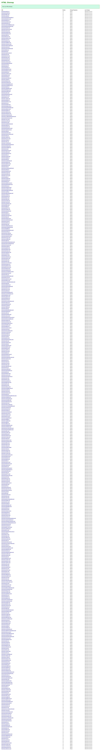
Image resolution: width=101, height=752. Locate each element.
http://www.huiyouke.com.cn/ (6, 541)
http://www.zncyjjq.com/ (5, 172)
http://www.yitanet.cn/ (5, 240)
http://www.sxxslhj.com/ (5, 120)
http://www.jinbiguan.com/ (5, 373)
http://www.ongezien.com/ (6, 358)
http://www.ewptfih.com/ (5, 500)
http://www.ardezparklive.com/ (6, 234)
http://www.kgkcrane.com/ (6, 524)
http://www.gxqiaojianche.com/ (6, 425)
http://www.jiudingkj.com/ (5, 346)
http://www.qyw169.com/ (5, 553)
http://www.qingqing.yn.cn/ (6, 101)
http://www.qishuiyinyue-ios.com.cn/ (7, 317)
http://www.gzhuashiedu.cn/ (6, 417)
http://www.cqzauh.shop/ (5, 156)
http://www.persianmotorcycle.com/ (7, 357)
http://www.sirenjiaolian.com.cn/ (7, 388)
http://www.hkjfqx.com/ (5, 205)
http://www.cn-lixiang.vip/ (5, 614)
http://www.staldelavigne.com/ (6, 735)
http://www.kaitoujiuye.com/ (6, 69)
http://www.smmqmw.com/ (6, 407)
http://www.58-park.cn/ (5, 674)
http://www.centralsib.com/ (6, 397)
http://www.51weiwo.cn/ (5, 643)
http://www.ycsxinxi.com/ (5, 453)
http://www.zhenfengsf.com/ (6, 187)
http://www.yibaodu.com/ (5, 655)
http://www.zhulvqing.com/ (6, 435)
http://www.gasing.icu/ (5, 361)
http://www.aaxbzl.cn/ (5, 394)
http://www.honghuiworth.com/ (6, 589)
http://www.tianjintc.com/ (5, 645)
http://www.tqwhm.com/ (5, 287)
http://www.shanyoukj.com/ (6, 488)
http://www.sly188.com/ (5, 333)
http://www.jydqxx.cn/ (5, 274)
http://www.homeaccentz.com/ (6, 475)
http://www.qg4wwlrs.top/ (5, 32)
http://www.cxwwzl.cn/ (5, 723)
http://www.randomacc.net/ (6, 252)
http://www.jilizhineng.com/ (6, 558)
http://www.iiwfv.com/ (5, 466)
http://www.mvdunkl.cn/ (5, 410)
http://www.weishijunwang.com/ (7, 219)
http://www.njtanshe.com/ (5, 623)
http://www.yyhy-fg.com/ (5, 175)
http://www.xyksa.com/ (5, 351)
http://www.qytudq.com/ (5, 704)
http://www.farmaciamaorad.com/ (7, 673)
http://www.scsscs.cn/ (5, 39)
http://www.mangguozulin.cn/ (6, 713)
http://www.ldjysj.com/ (5, 530)
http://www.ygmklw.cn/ (5, 79)
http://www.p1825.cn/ (5, 35)
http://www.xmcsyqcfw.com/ (6, 262)
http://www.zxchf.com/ (5, 577)
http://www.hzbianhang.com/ (6, 639)
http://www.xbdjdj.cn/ (5, 422)
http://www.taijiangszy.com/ (6, 584)
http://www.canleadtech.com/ (6, 88)
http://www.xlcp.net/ (4, 148)
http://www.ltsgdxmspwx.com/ (6, 117)
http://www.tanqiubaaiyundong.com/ (7, 671)
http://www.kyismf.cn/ (5, 64)
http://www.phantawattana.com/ (7, 83)
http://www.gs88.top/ (5, 131)
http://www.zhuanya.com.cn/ (6, 52)
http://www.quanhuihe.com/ (6, 203)
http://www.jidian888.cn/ (5, 228)
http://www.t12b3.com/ (5, 199)
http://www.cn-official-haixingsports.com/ (8, 116)
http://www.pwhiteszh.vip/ (5, 284)
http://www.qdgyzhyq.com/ (6, 150)
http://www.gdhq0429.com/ (6, 549)
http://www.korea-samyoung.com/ (7, 428)
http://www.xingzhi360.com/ (6, 400)
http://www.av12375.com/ (5, 494)
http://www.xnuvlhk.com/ (5, 432)
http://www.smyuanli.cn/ (5, 305)
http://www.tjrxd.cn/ (4, 51)
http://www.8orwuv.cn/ (5, 185)
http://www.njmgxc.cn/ (5, 595)
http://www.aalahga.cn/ (5, 326)
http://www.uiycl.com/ (5, 707)
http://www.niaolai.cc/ (5, 343)
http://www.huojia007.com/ (6, 575)
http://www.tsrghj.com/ (5, 583)
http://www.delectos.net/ (5, 41)
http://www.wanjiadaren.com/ (6, 593)
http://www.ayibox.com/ (5, 444)
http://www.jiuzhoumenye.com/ (6, 128)
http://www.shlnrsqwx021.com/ (6, 454)
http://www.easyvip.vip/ (5, 299)
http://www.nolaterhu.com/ (6, 163)
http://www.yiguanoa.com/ (6, 342)
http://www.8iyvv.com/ (5, 534)
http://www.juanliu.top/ (5, 283)
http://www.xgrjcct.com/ (5, 30)
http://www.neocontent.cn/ (6, 586)
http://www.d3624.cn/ (5, 206)
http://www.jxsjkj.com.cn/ (5, 413)
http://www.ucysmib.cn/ (5, 657)
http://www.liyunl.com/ (5, 385)
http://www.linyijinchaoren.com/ (6, 683)
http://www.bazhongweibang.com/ (7, 429)
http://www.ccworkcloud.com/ (6, 629)
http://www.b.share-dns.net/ (6, 719)
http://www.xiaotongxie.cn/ (6, 256)
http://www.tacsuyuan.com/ (6, 714)
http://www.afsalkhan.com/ (6, 660)
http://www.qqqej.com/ (5, 496)
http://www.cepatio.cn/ (5, 140)
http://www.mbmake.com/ (5, 691)
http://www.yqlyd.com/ (5, 497)
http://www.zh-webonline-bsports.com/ (8, 281)
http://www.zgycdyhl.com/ (6, 332)
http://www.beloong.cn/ (5, 20)
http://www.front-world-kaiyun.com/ (7, 301)
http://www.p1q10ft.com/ (5, 479)
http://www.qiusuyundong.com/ (6, 330)
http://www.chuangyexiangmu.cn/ (7, 519)
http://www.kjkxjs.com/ (5, 379)
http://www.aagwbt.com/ (5, 27)
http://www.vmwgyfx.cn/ (5, 450)
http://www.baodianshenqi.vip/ (6, 63)
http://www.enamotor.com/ (6, 270)
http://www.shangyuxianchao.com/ (7, 243)
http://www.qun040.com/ (5, 602)
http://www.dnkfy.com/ (5, 261)
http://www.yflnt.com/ (5, 472)
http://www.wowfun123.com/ (6, 236)
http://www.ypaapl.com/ (5, 685)
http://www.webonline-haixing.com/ (7, 552)
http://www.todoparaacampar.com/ (7, 144)
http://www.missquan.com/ (6, 676)
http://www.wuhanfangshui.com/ (7, 123)
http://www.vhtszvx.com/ (5, 462)
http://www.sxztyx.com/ (5, 289)
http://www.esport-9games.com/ (7, 48)
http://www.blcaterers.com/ (6, 18)
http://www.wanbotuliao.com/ (6, 506)
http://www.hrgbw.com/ (5, 741)
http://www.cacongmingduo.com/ (7, 293)
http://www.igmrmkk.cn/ (5, 335)
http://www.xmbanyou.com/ (6, 748)
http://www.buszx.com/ (5, 255)
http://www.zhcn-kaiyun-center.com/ (7, 543)
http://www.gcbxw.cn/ (5, 556)
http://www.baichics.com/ (5, 295)
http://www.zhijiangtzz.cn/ (5, 574)
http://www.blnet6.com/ (5, 664)
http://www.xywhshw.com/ (6, 689)
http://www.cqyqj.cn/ (5, 732)
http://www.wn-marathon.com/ (6, 618)
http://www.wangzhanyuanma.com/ (7, 636)
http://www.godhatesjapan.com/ (7, 225)
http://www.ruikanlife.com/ (6, 528)
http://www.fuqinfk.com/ (5, 459)
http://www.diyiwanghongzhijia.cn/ (7, 17)
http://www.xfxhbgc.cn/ (5, 222)
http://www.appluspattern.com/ (6, 677)
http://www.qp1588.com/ (5, 451)
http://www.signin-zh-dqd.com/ (6, 404)
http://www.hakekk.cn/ (5, 86)
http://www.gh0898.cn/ (5, 419)
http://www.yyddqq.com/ (5, 98)
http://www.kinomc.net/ (5, 60)
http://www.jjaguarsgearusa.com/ (7, 26)
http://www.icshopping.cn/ (6, 380)
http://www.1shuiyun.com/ (6, 546)
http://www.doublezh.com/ (6, 694)
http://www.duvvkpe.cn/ (5, 516)
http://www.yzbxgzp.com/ (5, 61)
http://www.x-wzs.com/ (5, 119)
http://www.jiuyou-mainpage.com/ (7, 717)
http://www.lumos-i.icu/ (5, 197)
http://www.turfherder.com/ (6, 646)
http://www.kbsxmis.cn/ (5, 606)
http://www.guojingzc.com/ (6, 38)
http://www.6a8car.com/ (5, 729)
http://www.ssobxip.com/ (5, 555)
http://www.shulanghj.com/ (6, 670)
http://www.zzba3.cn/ (5, 308)
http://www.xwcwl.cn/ (5, 648)
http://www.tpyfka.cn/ (5, 135)
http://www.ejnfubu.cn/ (5, 544)
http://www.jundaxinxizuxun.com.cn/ (7, 531)
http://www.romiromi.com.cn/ (6, 129)
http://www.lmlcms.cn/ (5, 181)
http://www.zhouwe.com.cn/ (6, 327)
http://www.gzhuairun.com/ (6, 321)
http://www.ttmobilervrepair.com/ (7, 190)
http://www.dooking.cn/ (5, 596)
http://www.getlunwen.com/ (6, 153)
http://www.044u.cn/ (5, 460)
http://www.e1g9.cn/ (5, 212)
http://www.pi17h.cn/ (5, 360)
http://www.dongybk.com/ (5, 132)
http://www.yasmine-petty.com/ (6, 581)
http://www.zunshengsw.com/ (6, 114)
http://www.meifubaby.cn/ (5, 667)
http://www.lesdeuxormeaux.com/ (7, 339)
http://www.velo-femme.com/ (6, 441)
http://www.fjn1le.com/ (5, 649)
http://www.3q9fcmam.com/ (6, 617)
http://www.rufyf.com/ (5, 54)
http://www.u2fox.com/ (5, 431)
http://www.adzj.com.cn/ (5, 416)
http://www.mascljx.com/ (5, 258)
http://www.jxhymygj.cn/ (5, 55)
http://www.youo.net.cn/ (5, 202)
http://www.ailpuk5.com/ (5, 247)
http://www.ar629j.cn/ (5, 159)
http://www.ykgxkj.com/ (5, 391)
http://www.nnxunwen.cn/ (5, 525)
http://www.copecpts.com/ (6, 605)
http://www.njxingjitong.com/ (6, 611)
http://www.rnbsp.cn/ (5, 540)
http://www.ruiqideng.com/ (6, 414)
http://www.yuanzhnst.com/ (6, 345)
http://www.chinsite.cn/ (5, 157)
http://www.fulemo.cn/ (5, 352)
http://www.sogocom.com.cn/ (6, 29)
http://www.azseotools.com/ (6, 716)
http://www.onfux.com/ (5, 364)
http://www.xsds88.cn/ (5, 626)
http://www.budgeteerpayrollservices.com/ (8, 395)
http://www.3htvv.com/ (5, 571)
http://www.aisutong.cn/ (5, 196)
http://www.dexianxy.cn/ (5, 705)
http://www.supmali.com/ (5, 178)
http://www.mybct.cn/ (5, 652)
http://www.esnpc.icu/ (5, 578)
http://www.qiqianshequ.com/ (6, 401)
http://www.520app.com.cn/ (6, 70)
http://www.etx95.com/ (5, 484)
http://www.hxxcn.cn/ (5, 97)
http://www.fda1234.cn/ (5, 67)
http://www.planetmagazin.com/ (7, 184)
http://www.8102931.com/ (5, 324)
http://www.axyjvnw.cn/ (5, 221)
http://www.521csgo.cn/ (5, 572)
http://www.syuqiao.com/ (5, 559)
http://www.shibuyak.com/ (6, 621)
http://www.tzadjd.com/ (5, 290)
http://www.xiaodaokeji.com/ (6, 680)
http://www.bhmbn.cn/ (5, 72)
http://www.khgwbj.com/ (5, 58)
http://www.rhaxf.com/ (5, 377)
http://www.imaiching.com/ (6, 33)
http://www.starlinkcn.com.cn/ (6, 182)
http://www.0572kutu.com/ (6, 89)
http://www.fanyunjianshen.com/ (7, 227)
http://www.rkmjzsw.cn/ (5, 620)
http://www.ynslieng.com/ (5, 562)
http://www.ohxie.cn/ (5, 66)
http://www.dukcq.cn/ (5, 728)
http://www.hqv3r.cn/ (5, 367)
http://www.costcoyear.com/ (6, 215)
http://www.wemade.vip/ (5, 200)
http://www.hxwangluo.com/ (6, 314)
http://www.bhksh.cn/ (5, 49)
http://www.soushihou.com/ (6, 188)
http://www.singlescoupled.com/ (7, 45)
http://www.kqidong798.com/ (6, 720)
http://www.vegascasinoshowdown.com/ (8, 518)
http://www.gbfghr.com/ (5, 442)
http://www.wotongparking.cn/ (6, 370)
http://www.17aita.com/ (5, 445)
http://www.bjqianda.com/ (5, 663)
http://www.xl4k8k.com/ (5, 537)
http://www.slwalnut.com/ (5, 736)
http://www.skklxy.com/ (5, 695)
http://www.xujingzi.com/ (5, 296)
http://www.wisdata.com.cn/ (6, 106)
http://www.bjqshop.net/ (5, 457)
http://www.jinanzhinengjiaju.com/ (7, 107)
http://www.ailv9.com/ (5, 383)
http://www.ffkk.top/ (4, 493)
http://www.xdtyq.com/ (5, 564)
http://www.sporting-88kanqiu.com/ (7, 633)
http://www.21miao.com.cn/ (6, 510)
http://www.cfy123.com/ (5, 481)
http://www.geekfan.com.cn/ (6, 482)
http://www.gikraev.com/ (5, 590)
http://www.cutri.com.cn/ (5, 315)
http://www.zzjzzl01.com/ (5, 744)
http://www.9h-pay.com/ (5, 277)
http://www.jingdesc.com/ (5, 561)
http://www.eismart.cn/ (5, 76)
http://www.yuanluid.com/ (5, 420)
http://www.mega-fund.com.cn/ (6, 376)
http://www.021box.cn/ (5, 507)
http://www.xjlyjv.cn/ (4, 738)
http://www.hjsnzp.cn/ (5, 692)
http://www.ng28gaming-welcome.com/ (8, 521)
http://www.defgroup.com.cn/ (6, 490)
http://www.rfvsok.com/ (5, 661)
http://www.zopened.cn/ (5, 642)
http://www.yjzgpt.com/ (5, 710)
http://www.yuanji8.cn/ (5, 191)
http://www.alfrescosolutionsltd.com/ (7, 499)
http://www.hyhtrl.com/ (5, 259)
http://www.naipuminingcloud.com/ (7, 609)
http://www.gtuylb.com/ (5, 329)
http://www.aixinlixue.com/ (6, 265)
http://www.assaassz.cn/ (5, 264)
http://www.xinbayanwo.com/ (6, 580)
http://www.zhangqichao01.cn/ (6, 469)
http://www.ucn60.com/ (5, 739)
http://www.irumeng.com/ (5, 658)
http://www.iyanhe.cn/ (5, 448)
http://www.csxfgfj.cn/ (5, 336)
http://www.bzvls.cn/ (5, 722)
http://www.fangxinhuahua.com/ (7, 292)
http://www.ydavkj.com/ (5, 302)
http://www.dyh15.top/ (5, 476)
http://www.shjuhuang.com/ (6, 113)
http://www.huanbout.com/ (6, 171)
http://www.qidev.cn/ (5, 154)
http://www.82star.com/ (5, 434)
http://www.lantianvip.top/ (5, 268)
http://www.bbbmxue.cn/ (5, 513)
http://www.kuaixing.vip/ (5, 126)
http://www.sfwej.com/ (5, 224)
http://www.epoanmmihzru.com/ (7, 711)
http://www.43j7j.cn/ (4, 485)
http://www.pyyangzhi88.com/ (6, 654)
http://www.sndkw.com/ (5, 151)
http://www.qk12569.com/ (5, 91)
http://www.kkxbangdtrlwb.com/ (7, 701)
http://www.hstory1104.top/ (6, 233)
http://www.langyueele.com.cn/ (6, 323)
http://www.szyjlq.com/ (5, 363)
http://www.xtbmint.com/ (5, 162)
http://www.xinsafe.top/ (5, 503)
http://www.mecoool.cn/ (5, 355)
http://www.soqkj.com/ (5, 92)
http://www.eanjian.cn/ (5, 169)
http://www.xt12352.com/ (5, 592)
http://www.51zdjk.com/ (5, 550)
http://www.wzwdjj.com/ (5, 389)
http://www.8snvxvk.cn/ (5, 478)
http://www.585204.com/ (5, 725)
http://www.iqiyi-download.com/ (6, 599)
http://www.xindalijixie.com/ (6, 42)
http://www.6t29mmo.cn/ (5, 298)
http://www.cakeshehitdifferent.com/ (7, 24)
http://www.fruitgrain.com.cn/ (6, 354)
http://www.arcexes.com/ (5, 237)
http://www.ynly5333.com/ (6, 745)
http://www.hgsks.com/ (5, 57)
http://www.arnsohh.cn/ (5, 231)
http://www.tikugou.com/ (5, 36)
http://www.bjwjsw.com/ (5, 348)
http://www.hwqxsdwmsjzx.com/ (7, 547)
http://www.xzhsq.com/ (5, 95)
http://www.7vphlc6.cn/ (5, 194)
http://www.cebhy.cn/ (5, 312)
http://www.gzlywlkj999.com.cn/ (7, 85)
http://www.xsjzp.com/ (5, 612)
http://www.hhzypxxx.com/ (6, 267)
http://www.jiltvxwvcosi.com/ (6, 742)
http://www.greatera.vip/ (5, 320)
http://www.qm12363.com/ (6, 82)
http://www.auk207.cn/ (5, 11)
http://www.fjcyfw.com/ (5, 509)
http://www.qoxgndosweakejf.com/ (7, 168)
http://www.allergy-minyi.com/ (6, 527)
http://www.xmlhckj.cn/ (5, 125)
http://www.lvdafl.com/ (5, 608)
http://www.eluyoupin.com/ (6, 487)
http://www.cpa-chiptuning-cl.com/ (7, 271)
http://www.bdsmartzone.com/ (6, 94)
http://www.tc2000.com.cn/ (6, 218)
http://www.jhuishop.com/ (5, 249)
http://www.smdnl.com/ (5, 438)
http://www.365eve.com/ (5, 280)
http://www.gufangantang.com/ (6, 682)
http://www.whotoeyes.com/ (6, 278)
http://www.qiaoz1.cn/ (5, 640)
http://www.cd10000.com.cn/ (6, 698)
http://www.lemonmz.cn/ (5, 23)
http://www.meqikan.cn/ (5, 110)
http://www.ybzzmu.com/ (5, 515)
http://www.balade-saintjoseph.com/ (7, 587)
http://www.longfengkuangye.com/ (7, 230)
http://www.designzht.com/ (6, 747)
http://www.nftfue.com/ (5, 14)
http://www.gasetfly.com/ (5, 209)
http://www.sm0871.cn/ (5, 349)
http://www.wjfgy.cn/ (5, 686)
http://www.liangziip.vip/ (5, 512)
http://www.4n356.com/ (5, 213)
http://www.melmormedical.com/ (7, 286)
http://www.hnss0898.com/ (6, 147)
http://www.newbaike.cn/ (5, 615)
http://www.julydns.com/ (5, 165)
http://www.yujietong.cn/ (5, 137)
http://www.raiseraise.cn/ (5, 311)
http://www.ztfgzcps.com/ (5, 386)
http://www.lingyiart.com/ (5, 250)
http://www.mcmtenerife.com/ (6, 160)
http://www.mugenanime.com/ (6, 726)
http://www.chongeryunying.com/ (7, 134)
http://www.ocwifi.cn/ (5, 491)
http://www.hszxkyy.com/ (5, 138)
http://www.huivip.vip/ (5, 216)
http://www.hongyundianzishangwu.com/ (8, 522)
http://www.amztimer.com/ (6, 21)
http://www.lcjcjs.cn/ (5, 103)
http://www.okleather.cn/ (5, 627)
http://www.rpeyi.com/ (5, 568)
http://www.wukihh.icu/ (5, 253)
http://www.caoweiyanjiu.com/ (6, 398)
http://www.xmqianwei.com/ (6, 426)
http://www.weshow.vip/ (5, 624)
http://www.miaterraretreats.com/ (7, 193)
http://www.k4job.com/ (5, 679)
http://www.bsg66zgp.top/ (5, 104)
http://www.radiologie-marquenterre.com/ (8, 630)
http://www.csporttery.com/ (6, 73)
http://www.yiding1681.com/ (6, 366)
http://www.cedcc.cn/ (5, 141)
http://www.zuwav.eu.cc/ (5, 465)
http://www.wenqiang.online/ (6, 447)
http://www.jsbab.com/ (5, 565)
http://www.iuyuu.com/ (5, 122)
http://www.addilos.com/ (5, 423)
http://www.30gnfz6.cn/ (5, 100)
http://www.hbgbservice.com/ (6, 463)
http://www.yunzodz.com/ (5, 651)
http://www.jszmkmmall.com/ (6, 411)
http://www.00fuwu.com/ (5, 688)
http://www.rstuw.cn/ (5, 166)
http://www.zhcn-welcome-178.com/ (7, 708)
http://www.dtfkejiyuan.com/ (6, 382)
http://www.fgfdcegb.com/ (5, 456)
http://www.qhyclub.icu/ (5, 246)
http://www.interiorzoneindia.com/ (7, 318)
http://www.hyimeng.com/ (5, 392)
